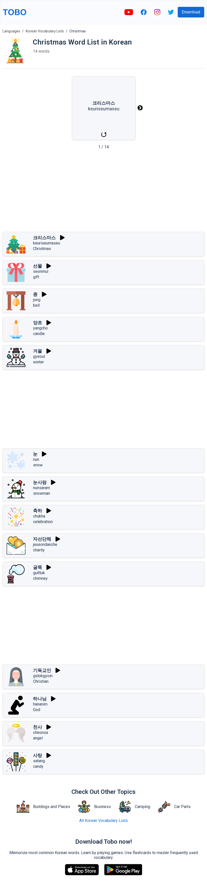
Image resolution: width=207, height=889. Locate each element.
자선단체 (42, 539)
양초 (37, 322)
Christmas (42, 248)
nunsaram (41, 487)
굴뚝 (37, 567)
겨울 (37, 351)
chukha (39, 516)
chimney (40, 578)
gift (36, 277)
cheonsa (40, 732)
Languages (11, 31)
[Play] (62, 237)
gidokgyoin (43, 675)
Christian (40, 681)
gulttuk (39, 572)
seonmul (40, 271)
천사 (37, 727)
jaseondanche (45, 544)
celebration (43, 521)
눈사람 (40, 482)
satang (39, 760)
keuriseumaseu (46, 243)
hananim (40, 704)
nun (36, 459)
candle (39, 333)
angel (38, 738)
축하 (37, 510)
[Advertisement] (103, 192)
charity (39, 550)
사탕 (37, 755)
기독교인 (42, 670)
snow (38, 465)
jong (36, 299)
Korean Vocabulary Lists (45, 31)
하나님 (40, 698)
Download (191, 12)
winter (38, 362)
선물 (37, 265)
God (36, 709)
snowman (41, 493)
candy (38, 766)
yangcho (40, 328)
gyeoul (39, 356)
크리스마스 (44, 237)
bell (36, 305)
